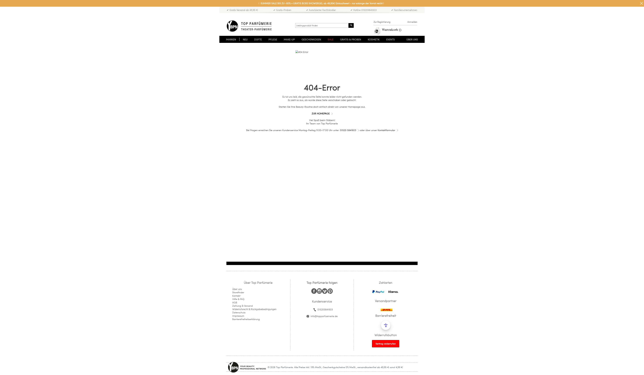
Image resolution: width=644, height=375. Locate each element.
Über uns (237, 289)
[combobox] (321, 25)
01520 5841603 (348, 130)
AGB (234, 302)
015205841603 (325, 309)
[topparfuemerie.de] (249, 26)
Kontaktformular (386, 130)
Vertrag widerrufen (385, 343)
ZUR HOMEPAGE (321, 113)
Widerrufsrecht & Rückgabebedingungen (254, 309)
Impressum (238, 315)
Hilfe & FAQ (238, 299)
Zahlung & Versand (242, 305)
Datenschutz (239, 312)
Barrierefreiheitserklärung (246, 319)
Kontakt (236, 295)
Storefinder (238, 292)
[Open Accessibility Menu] (385, 325)
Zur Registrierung (382, 21)
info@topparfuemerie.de (324, 316)
